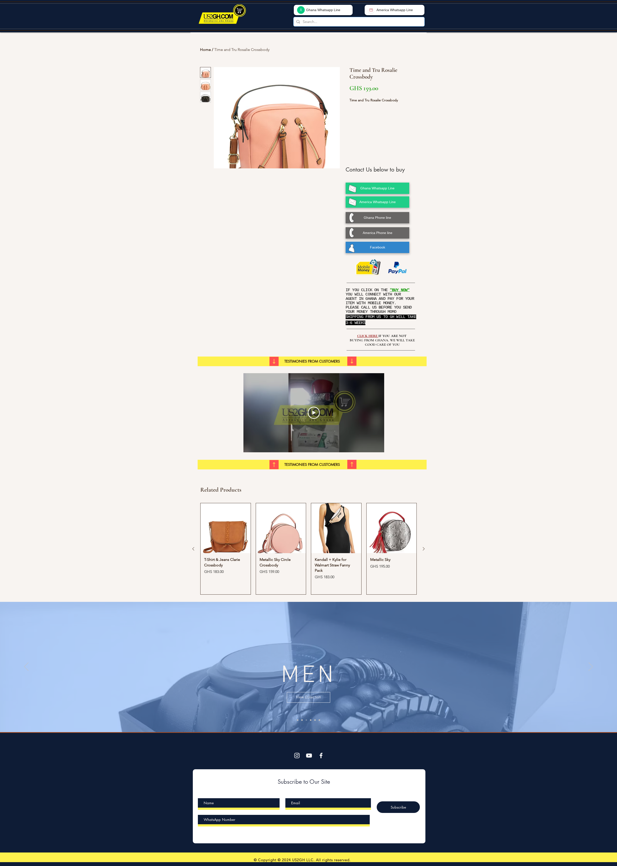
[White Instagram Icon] (297, 755)
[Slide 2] (306, 720)
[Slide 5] (297, 720)
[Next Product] (424, 549)
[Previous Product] (193, 549)
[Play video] (314, 413)
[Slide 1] (302, 720)
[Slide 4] (315, 720)
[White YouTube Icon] (309, 755)
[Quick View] (226, 528)
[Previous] (26, 667)
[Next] (591, 667)
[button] (312, 361)
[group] (308, 549)
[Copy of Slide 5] (319, 720)
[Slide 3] (310, 720)
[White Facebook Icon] (321, 755)
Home (205, 49)
